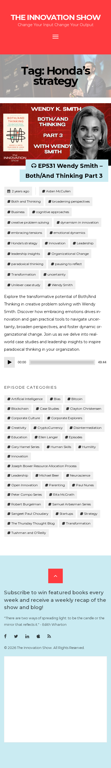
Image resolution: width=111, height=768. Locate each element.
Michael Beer (49, 475)
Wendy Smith (62, 285)
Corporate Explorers (66, 418)
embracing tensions (26, 233)
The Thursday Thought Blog (33, 523)
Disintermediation (88, 428)
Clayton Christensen (85, 408)
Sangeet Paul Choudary (29, 514)
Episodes (75, 437)
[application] (55, 362)
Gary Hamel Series (25, 447)
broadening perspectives (71, 201)
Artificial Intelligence (27, 399)
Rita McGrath (63, 494)
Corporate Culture (25, 418)
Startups (66, 514)
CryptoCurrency (50, 428)
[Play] (9, 362)
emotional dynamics (69, 233)
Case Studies (49, 408)
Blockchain (20, 408)
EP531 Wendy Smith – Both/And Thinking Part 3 (64, 170)
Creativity (18, 428)
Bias (57, 399)
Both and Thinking (26, 201)
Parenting (57, 485)
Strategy (90, 514)
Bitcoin (76, 399)
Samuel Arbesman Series (71, 504)
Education (19, 437)
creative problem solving (30, 222)
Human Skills (61, 447)
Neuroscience (80, 475)
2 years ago (18, 191)
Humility (89, 447)
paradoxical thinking (27, 264)
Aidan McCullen (58, 191)
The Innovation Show (55, 17)
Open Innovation (24, 485)
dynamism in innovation (80, 222)
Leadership (85, 243)
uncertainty (56, 274)
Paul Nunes (85, 485)
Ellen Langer (48, 437)
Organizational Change (70, 254)
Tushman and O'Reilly (28, 533)
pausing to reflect (68, 264)
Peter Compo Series (26, 494)
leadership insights (25, 254)
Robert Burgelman (26, 504)
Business (18, 212)
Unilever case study (25, 285)
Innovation (57, 243)
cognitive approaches (52, 212)
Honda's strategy (24, 243)
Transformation (23, 274)
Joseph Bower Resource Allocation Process (44, 466)
